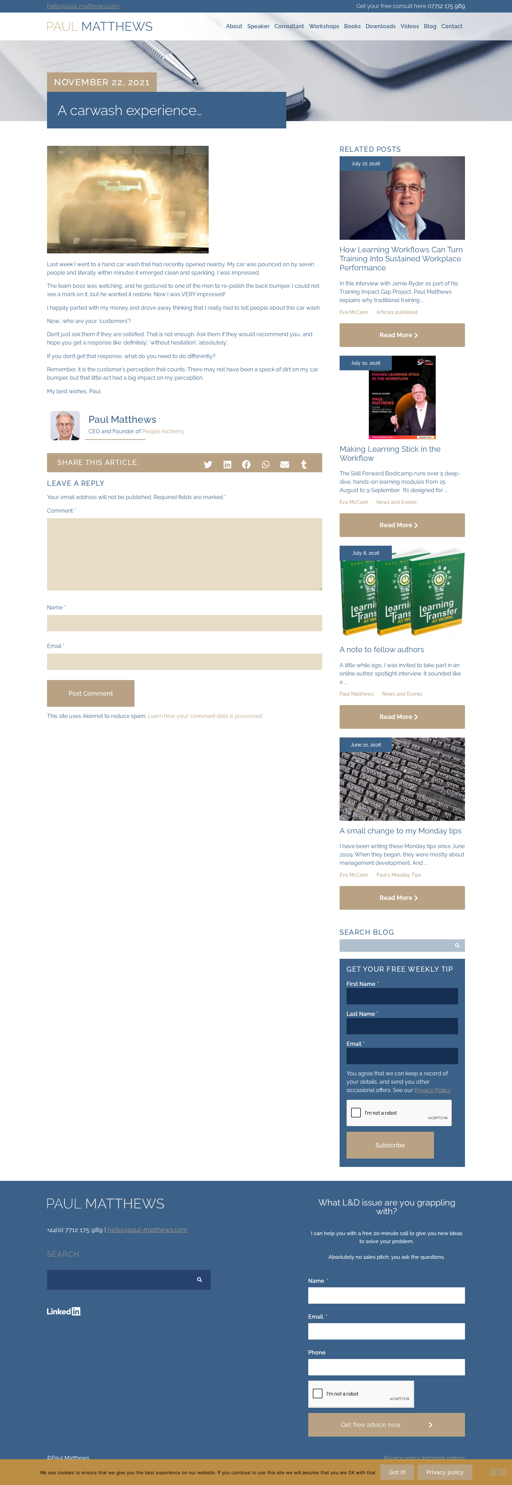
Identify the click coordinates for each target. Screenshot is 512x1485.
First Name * (363, 984)
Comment (61, 511)
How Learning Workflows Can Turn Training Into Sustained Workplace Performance (401, 258)
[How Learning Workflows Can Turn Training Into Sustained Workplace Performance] (402, 238)
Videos (410, 26)
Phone (317, 1353)
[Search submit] (457, 945)
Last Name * (362, 1014)
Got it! (397, 1472)
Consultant (289, 26)
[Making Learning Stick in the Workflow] (402, 437)
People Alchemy (163, 431)
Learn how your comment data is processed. (205, 716)
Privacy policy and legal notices (424, 1458)
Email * (356, 1044)
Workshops (324, 26)
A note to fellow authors (382, 649)
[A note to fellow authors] (402, 637)
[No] (498, 1472)
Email (55, 646)
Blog (430, 26)
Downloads (381, 26)
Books (352, 26)
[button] (208, 464)
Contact (452, 26)
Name (56, 607)
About (234, 26)
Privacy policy (445, 1472)
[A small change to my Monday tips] (402, 819)
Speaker (258, 26)
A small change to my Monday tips (401, 830)
